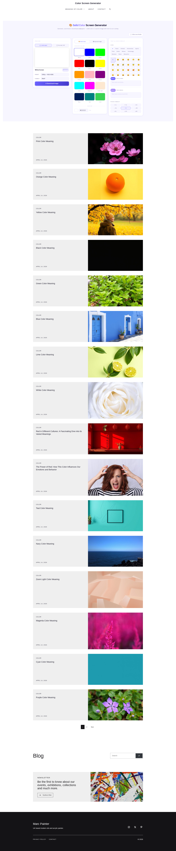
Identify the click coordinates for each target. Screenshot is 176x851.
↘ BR (136, 111)
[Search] (139, 755)
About (91, 9)
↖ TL (115, 105)
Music (120, 54)
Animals (123, 48)
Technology (131, 51)
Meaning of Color (73, 9)
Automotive (130, 48)
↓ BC (126, 111)
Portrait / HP (61, 45)
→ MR (136, 108)
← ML (115, 108)
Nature (123, 51)
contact (52, 839)
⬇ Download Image (51, 83)
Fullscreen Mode (136, 34)
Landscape (44, 45)
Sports (137, 48)
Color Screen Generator (88, 3)
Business (114, 54)
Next (92, 727)
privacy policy (39, 839)
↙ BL (115, 111)
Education (126, 54)
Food (113, 51)
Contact (102, 9)
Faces (116, 48)
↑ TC (126, 105)
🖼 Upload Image (97, 41)
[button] (109, 9)
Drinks (118, 51)
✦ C (126, 108)
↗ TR (136, 105)
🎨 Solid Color (82, 41)
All (112, 48)
